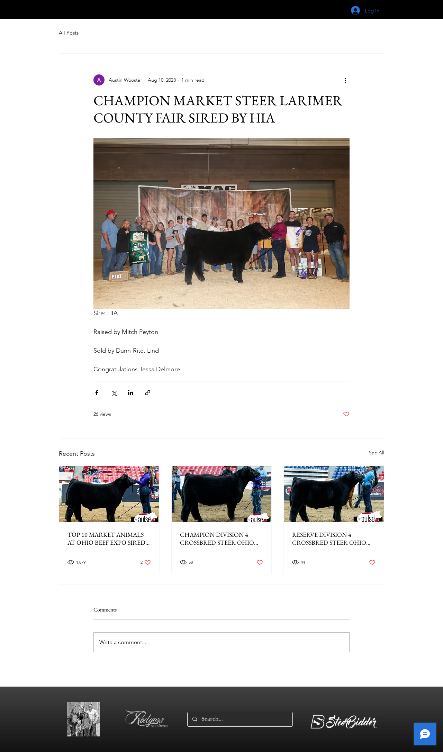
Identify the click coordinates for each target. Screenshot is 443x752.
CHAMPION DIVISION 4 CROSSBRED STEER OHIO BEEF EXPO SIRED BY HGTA (219, 538)
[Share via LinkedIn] (130, 392)
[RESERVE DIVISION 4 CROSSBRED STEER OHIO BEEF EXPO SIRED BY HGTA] (334, 494)
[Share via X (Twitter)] (113, 392)
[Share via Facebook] (96, 392)
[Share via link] (147, 392)
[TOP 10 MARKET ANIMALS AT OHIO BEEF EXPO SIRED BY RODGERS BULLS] (109, 494)
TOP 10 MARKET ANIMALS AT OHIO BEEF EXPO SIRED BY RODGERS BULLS (106, 538)
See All (376, 453)
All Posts (69, 32)
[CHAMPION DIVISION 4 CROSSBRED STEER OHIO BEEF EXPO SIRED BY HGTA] (222, 494)
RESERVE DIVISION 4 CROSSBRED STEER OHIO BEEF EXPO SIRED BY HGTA (331, 538)
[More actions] (345, 80)
